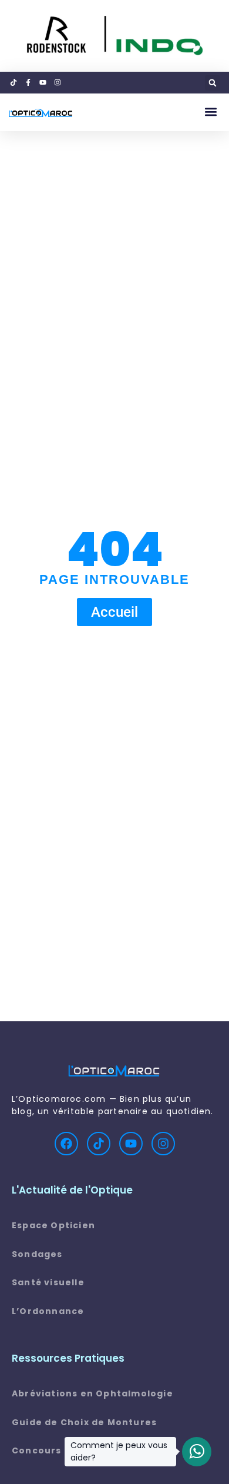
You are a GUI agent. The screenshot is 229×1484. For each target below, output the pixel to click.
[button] (212, 83)
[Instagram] (163, 1143)
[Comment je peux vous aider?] (196, 1451)
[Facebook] (66, 1143)
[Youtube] (131, 1143)
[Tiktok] (98, 1143)
